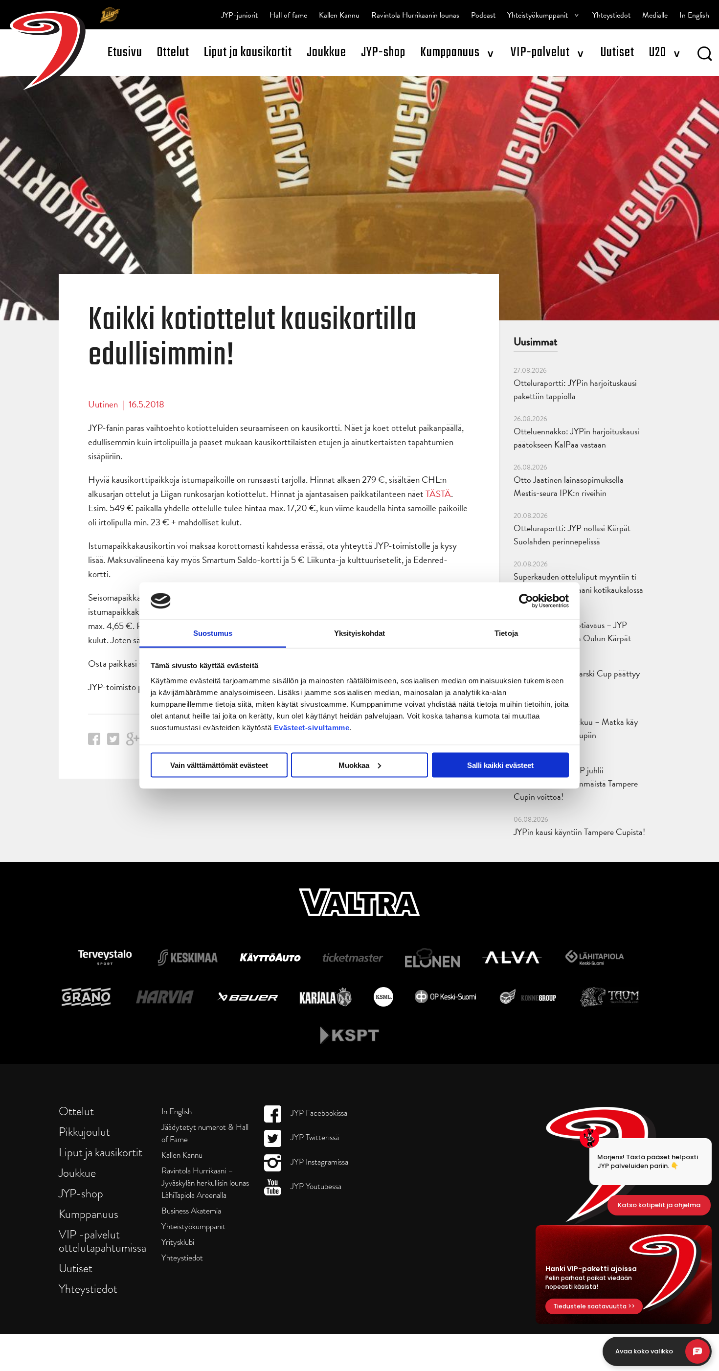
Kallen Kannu (339, 15)
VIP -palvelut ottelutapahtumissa (102, 1241)
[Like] (94, 742)
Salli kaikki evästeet (500, 765)
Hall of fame (288, 15)
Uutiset (617, 52)
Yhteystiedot (611, 15)
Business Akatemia (191, 1211)
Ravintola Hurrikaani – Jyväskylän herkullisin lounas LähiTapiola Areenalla (205, 1183)
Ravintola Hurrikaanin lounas (415, 15)
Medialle (655, 15)
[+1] (133, 742)
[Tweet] (113, 742)
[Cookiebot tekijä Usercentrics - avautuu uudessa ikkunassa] (526, 600)
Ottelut (173, 52)
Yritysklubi (177, 1242)
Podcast (483, 15)
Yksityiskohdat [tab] (359, 633)
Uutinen (103, 404)
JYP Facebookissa (318, 1113)
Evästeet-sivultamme (312, 727)
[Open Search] (704, 55)
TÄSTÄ (438, 494)
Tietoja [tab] (506, 633)
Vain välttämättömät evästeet (219, 765)
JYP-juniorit (239, 15)
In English (694, 15)
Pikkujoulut (84, 1131)
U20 (657, 52)
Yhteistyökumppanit (537, 15)
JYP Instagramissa (318, 1162)
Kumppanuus (450, 52)
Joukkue (326, 52)
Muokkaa (353, 765)
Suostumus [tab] (213, 633)
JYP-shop (383, 52)
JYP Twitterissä (314, 1137)
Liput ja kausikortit (248, 52)
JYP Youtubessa (315, 1186)
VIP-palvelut (540, 52)
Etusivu (125, 52)
